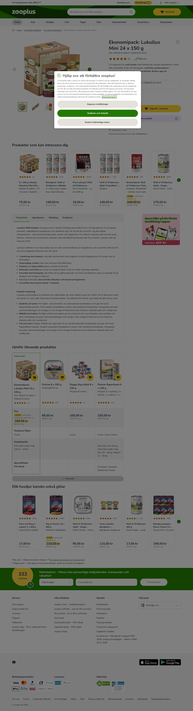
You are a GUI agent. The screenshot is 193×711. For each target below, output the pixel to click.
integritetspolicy (109, 97)
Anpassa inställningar (97, 104)
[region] (97, 99)
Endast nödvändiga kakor (97, 122)
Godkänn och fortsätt (97, 113)
